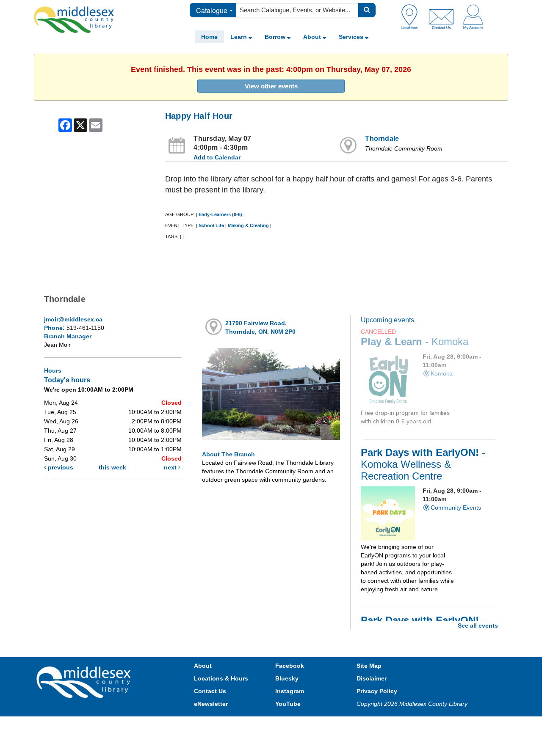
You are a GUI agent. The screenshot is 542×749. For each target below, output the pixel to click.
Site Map (369, 665)
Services (352, 36)
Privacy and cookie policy (234, 725)
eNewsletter (211, 703)
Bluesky (287, 678)
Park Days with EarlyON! (423, 464)
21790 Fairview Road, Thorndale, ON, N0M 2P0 (260, 327)
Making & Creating (248, 225)
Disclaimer (372, 678)
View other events (271, 86)
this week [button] (112, 467)
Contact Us (210, 691)
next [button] (171, 467)
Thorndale (382, 138)
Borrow (276, 36)
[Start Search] (367, 10)
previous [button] (59, 467)
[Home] (74, 19)
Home (209, 36)
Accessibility (289, 725)
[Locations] (413, 16)
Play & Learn (414, 341)
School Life (211, 225)
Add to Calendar (217, 157)
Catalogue (211, 10)
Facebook (289, 665)
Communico (326, 725)
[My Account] (473, 16)
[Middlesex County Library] (85, 681)
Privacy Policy (377, 691)
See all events (478, 625)
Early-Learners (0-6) (220, 214)
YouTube (288, 703)
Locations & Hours (221, 678)
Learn (239, 36)
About (313, 36)
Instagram (289, 691)
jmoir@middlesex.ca (73, 319)
